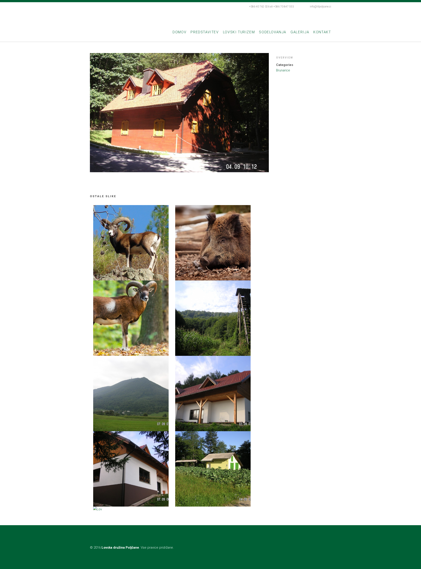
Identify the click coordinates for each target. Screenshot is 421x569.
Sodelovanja (272, 32)
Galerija (300, 32)
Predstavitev (205, 32)
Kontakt (322, 32)
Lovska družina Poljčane (141, 16)
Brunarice (283, 70)
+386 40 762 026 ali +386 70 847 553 (271, 6)
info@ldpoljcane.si (320, 6)
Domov (179, 32)
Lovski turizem (239, 32)
